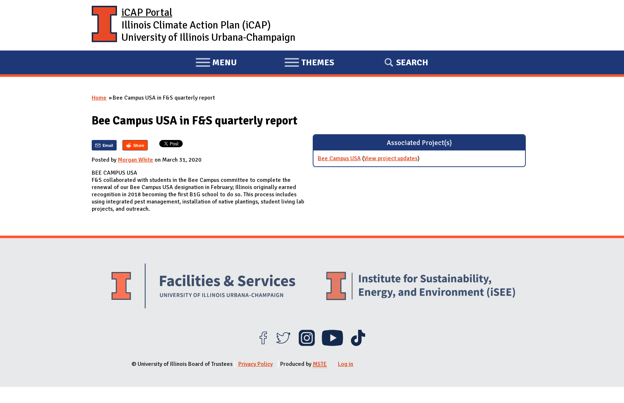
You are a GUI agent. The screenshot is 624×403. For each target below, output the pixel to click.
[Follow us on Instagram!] (307, 344)
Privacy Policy (255, 364)
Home (99, 97)
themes (309, 63)
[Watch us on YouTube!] (332, 344)
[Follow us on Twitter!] (283, 344)
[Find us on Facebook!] (263, 344)
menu (216, 63)
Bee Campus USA (339, 158)
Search (412, 62)
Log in (345, 364)
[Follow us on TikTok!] (358, 344)
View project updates (390, 158)
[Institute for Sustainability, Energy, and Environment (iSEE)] (420, 286)
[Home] (104, 25)
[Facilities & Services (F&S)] (203, 287)
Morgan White (135, 159)
